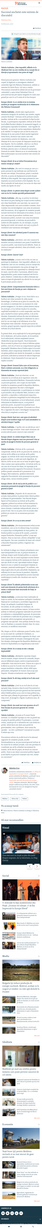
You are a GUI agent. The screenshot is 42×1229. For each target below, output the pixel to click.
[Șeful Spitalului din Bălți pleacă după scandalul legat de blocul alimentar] (8, 1112)
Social (5, 876)
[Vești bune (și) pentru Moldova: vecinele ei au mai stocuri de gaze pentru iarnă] (21, 1138)
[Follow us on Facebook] (3, 1213)
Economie (7, 1124)
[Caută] (33, 1226)
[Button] (37, 28)
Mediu (5, 956)
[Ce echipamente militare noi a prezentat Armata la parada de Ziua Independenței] (8, 916)
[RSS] (16, 1213)
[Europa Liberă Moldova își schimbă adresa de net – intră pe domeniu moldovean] (8, 935)
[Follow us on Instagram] (12, 1213)
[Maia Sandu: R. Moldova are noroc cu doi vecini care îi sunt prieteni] (8, 926)
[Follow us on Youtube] (7, 1213)
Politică (4, 8)
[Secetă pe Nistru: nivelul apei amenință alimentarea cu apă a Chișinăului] (8, 1030)
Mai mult (37, 1036)
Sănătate (7, 1042)
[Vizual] (9, 1226)
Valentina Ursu (6, 20)
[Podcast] (21, 1226)
